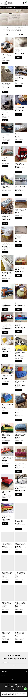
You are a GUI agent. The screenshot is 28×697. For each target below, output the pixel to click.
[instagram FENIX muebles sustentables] (12, 679)
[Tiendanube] (14, 689)
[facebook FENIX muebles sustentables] (15, 679)
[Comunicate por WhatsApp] (25, 688)
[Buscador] (23, 3)
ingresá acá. (22, 686)
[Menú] (2, 3)
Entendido (14, 694)
